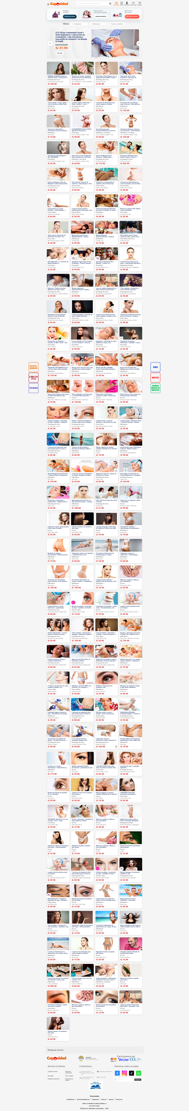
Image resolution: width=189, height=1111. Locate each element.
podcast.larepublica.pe (83, 1099)
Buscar (138, 1079)
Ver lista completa (132, 16)
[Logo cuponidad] (58, 3)
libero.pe (103, 1099)
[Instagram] (124, 1073)
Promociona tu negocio (69, 1079)
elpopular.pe (95, 1099)
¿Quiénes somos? (52, 1071)
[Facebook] (117, 1073)
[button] (91, 57)
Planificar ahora (69, 16)
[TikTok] (131, 1073)
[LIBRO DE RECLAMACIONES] (95, 1086)
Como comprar (69, 1076)
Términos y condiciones (68, 1072)
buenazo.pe (119, 1099)
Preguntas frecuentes (54, 1079)
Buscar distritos (100, 16)
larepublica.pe (70, 1099)
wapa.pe (111, 1099)
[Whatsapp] (138, 1073)
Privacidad (50, 1076)
